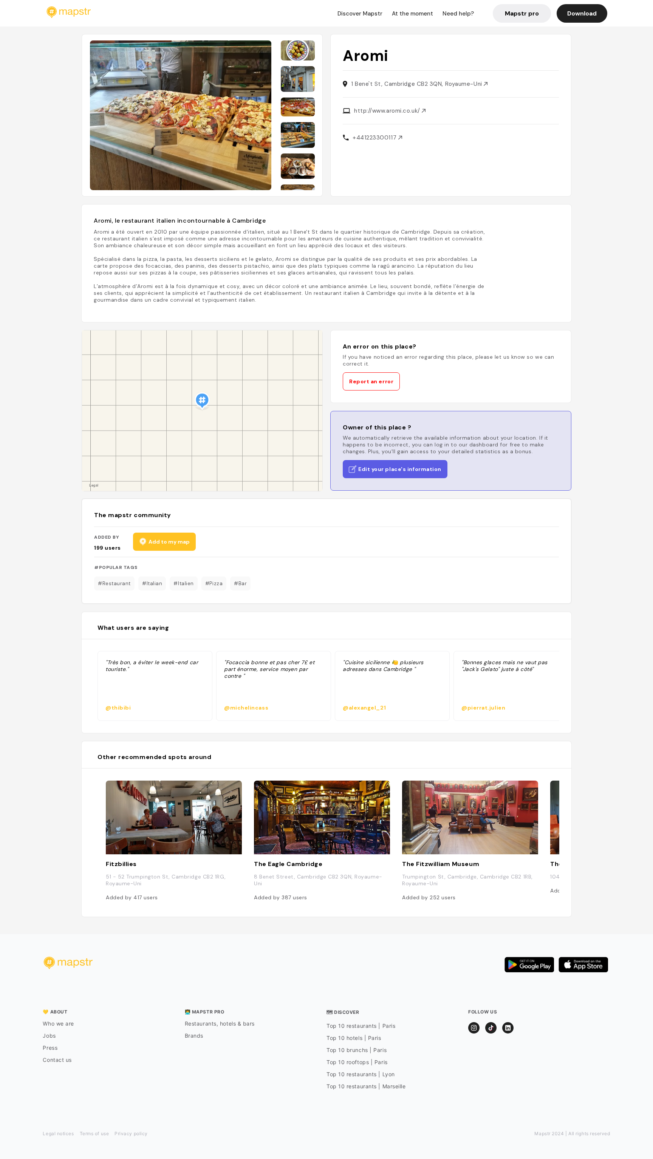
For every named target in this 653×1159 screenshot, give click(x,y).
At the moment (412, 13)
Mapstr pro (522, 13)
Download (582, 13)
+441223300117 (375, 137)
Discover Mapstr (359, 13)
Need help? (458, 13)
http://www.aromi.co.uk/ (388, 111)
